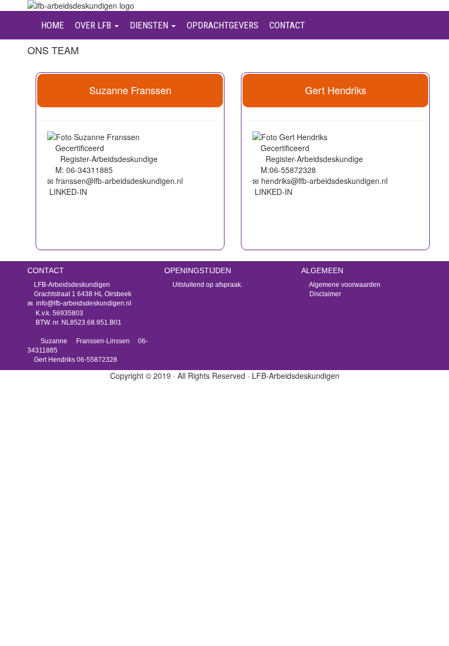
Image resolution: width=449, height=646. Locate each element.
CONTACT (287, 25)
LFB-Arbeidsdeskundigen (295, 375)
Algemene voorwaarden (344, 285)
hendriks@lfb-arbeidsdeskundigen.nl (324, 180)
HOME (52, 25)
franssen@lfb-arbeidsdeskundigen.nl (119, 180)
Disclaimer (324, 294)
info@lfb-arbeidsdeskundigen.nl (82, 303)
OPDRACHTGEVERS (222, 25)
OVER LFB (94, 25)
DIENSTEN (150, 25)
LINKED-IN (68, 191)
